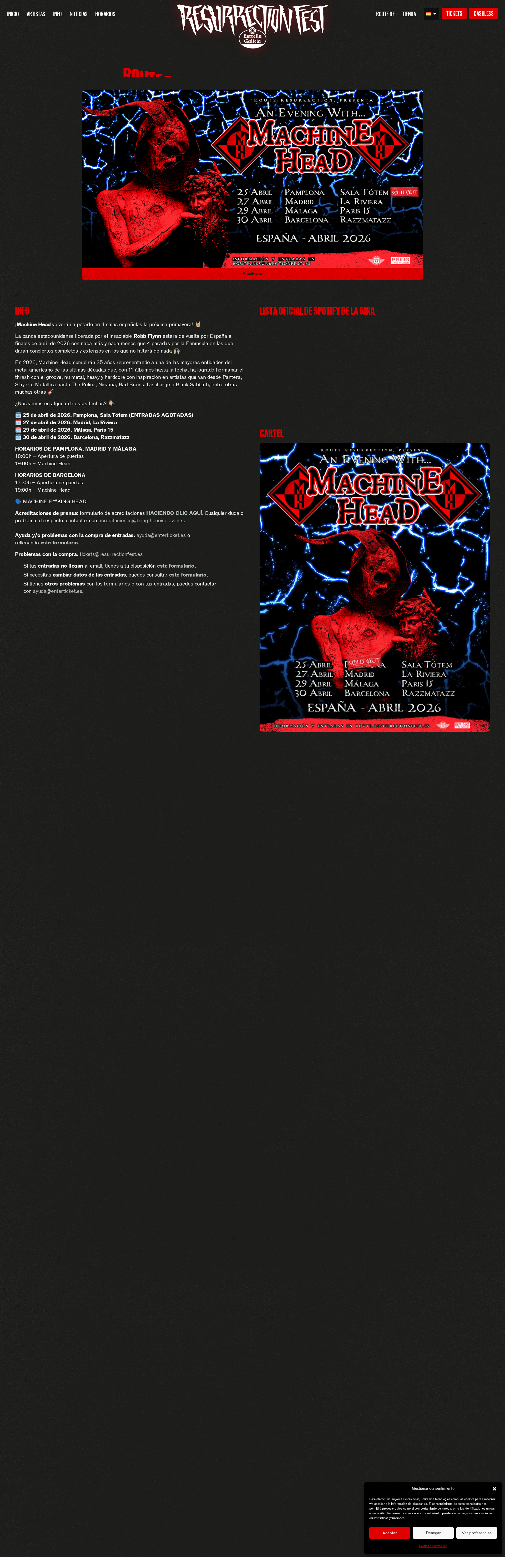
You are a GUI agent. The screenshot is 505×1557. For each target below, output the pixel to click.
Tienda (409, 14)
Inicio (13, 14)
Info (57, 14)
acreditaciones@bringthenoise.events (141, 520)
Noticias (79, 14)
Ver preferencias (477, 1533)
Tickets (454, 13)
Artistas (36, 14)
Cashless (483, 13)
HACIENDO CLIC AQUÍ (174, 513)
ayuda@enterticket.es (161, 535)
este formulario (175, 566)
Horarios (105, 14)
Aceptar (389, 1533)
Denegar (433, 1533)
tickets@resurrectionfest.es (111, 554)
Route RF (385, 14)
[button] (494, 1488)
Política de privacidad (433, 1546)
